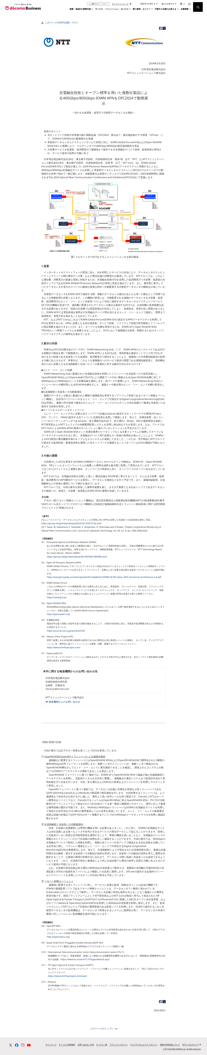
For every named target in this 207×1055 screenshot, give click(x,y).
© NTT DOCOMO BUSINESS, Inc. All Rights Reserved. (182, 1049)
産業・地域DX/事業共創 (80, 9)
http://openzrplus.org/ (58, 936)
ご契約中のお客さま (147, 3)
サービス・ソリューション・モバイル (112, 9)
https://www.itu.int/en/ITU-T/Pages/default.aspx (85, 959)
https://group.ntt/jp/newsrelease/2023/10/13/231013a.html (71, 523)
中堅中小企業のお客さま (165, 9)
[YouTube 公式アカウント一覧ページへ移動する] (29, 1045)
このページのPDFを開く (58, 22)
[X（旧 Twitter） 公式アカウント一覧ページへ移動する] (10, 1045)
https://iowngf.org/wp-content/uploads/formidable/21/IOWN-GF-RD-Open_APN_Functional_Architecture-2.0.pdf (104, 577)
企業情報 (185, 9)
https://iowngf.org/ (56, 597)
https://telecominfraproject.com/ (63, 647)
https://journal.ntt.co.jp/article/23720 (66, 630)
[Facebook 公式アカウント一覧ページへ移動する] (16, 1045)
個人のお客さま (168, 3)
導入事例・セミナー (141, 9)
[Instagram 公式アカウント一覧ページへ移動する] (23, 1045)
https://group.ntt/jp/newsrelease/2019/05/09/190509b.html (77, 556)
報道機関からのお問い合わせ (64, 701)
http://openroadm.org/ (58, 614)
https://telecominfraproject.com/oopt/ (67, 976)
